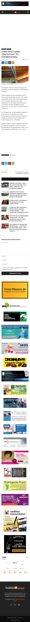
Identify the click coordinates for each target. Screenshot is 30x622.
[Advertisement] (15, 30)
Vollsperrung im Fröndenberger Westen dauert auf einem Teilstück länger (18, 202)
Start (2, 46)
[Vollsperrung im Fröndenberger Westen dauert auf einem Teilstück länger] (5, 202)
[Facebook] (11, 604)
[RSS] (15, 604)
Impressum (20, 617)
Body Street (4, 172)
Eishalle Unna (12, 155)
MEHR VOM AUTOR (22, 179)
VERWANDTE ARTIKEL (8, 179)
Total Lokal (9, 49)
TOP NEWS (4, 186)
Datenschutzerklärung (12, 617)
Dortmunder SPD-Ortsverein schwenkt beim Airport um (22, 172)
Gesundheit (7, 46)
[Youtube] (18, 604)
